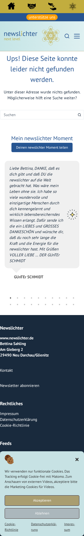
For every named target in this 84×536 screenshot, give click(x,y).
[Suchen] (67, 36)
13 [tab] (24, 304)
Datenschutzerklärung (18, 419)
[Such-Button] (79, 114)
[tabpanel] (42, 218)
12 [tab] (17, 304)
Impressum (9, 413)
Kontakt (6, 370)
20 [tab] (73, 304)
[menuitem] (11, 7)
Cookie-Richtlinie (14, 425)
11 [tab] (10, 304)
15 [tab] (38, 304)
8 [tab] (59, 298)
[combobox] (37, 114)
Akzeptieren (42, 500)
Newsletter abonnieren (19, 385)
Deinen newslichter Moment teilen (42, 147)
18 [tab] (59, 304)
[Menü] (77, 36)
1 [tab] (10, 298)
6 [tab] (45, 298)
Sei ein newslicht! (52, 6)
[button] (77, 459)
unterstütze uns (42, 17)
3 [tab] (24, 298)
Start (11, 6)
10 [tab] (73, 298)
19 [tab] (66, 304)
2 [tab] (17, 298)
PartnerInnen (32, 6)
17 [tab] (52, 304)
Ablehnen (42, 513)
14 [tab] (31, 304)
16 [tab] (45, 304)
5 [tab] (38, 298)
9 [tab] (66, 298)
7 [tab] (52, 298)
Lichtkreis (73, 6)
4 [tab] (31, 298)
